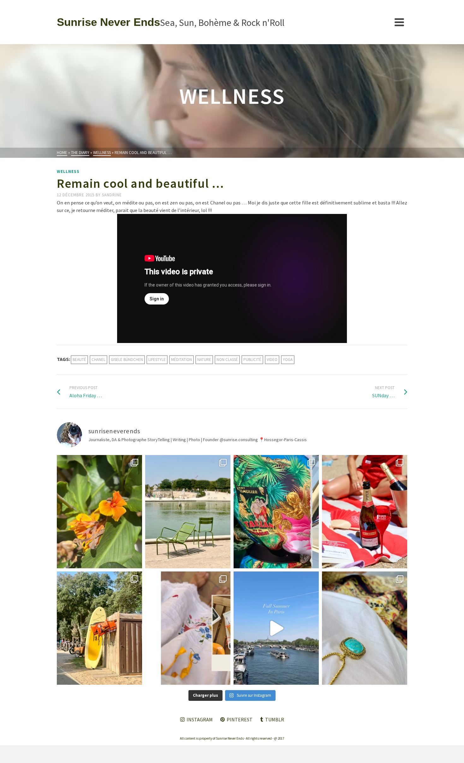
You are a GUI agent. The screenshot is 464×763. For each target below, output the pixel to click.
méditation (181, 359)
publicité (252, 359)
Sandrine (112, 195)
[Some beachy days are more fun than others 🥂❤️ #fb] (364, 511)
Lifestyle (157, 359)
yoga (288, 359)
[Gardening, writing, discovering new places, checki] (99, 511)
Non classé (227, 359)
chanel (98, 359)
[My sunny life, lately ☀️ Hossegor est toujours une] (99, 628)
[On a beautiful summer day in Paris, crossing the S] (276, 628)
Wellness (68, 171)
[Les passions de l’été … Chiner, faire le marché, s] (187, 628)
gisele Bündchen (127, 359)
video (272, 359)
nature (204, 359)
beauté (79, 359)
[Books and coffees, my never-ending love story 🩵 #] (364, 628)
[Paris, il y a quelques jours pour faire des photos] (187, 511)
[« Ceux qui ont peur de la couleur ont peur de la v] (276, 511)
